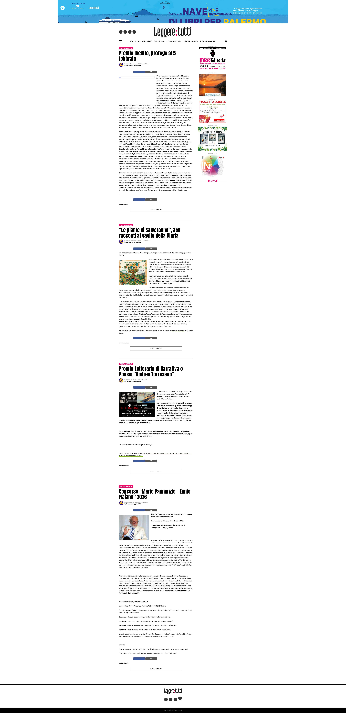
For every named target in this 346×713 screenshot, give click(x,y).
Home (131, 41)
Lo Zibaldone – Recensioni (190, 41)
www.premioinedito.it (167, 100)
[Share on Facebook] (139, 72)
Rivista (137, 41)
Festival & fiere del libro (174, 41)
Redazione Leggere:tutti (133, 65)
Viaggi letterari (159, 41)
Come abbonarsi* (147, 41)
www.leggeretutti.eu (178, 330)
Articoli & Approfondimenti (208, 41)
